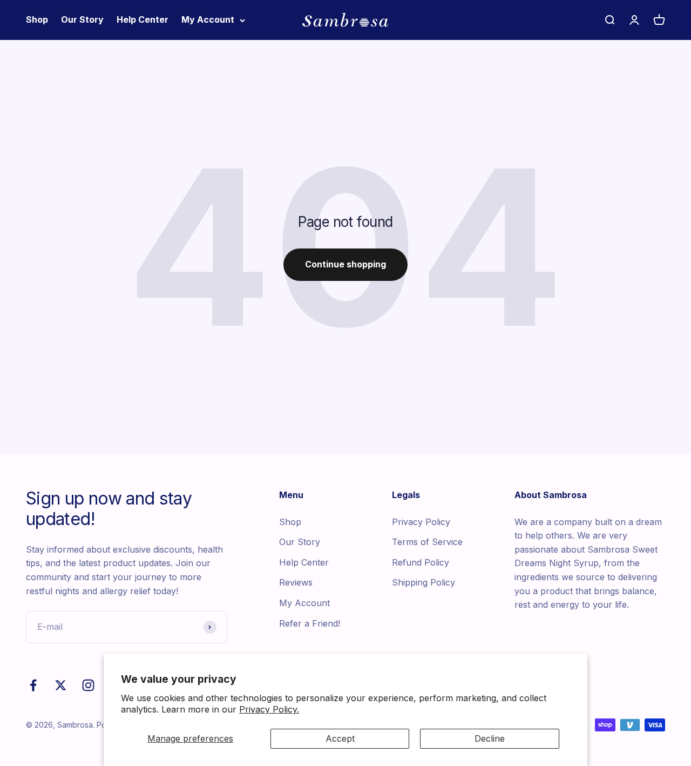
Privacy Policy (421, 521)
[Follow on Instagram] (88, 685)
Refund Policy (420, 562)
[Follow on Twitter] (60, 685)
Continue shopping (345, 264)
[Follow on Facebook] (33, 685)
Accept (340, 738)
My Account (207, 19)
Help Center (142, 19)
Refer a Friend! (309, 623)
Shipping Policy (423, 582)
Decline (490, 738)
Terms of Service (427, 541)
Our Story (82, 19)
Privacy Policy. (269, 709)
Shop (37, 19)
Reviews (296, 582)
